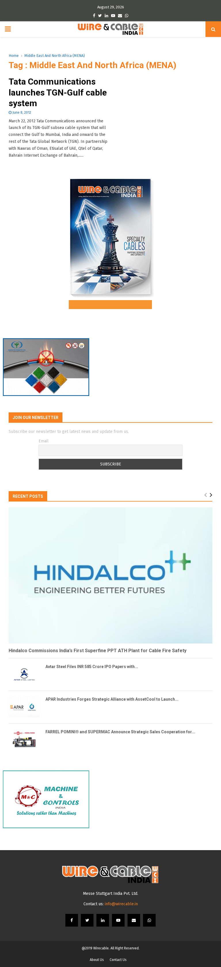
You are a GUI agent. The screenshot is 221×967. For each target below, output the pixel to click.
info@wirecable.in (121, 903)
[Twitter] (87, 920)
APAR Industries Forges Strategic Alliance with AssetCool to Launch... (111, 699)
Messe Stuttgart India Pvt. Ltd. (110, 893)
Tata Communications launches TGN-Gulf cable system (58, 92)
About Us (97, 960)
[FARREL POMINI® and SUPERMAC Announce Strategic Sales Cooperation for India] (24, 739)
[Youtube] (118, 920)
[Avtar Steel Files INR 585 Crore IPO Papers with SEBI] (24, 674)
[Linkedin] (102, 920)
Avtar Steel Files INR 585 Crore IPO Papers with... (91, 666)
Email (44, 441)
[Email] (133, 920)
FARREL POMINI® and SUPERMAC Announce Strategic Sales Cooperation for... (120, 732)
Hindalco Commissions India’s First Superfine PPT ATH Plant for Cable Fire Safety (97, 650)
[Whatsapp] (149, 920)
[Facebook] (71, 920)
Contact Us (118, 960)
